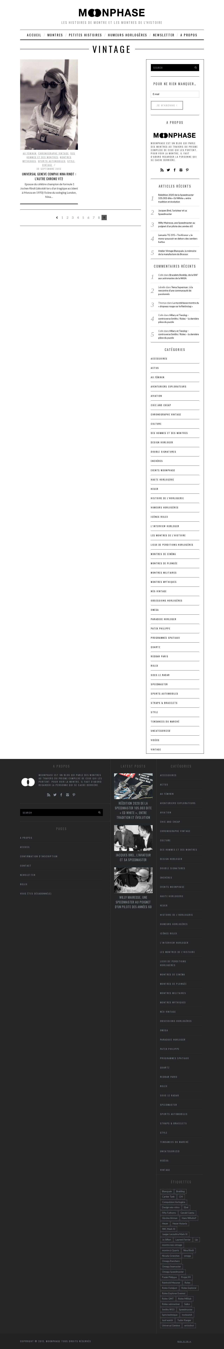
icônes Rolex (159, 516)
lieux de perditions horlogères (172, 544)
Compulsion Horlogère (173, 1202)
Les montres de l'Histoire (168, 535)
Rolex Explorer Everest (173, 1293)
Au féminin (30, 153)
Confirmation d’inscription (39, 856)
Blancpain (167, 1191)
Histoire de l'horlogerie (167, 498)
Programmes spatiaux (165, 637)
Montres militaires (164, 572)
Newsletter (164, 35)
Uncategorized (160, 730)
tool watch (167, 1320)
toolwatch (187, 1314)
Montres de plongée (164, 563)
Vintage (47, 164)
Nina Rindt (188, 1250)
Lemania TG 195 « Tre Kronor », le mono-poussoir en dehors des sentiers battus (177, 238)
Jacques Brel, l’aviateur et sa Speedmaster (133, 857)
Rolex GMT (168, 1298)
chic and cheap (161, 405)
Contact (25, 865)
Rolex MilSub (184, 1298)
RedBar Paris (159, 656)
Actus (155, 367)
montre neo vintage (172, 1244)
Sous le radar (160, 674)
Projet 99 (186, 1277)
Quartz (155, 647)
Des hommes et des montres (169, 433)
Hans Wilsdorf (189, 1218)
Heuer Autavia (180, 1223)
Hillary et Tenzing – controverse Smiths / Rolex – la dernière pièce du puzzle (178, 318)
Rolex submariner (171, 1304)
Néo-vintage (159, 591)
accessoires (159, 358)
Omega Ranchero (171, 1261)
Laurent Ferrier (183, 1239)
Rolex (154, 665)
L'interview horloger (165, 526)
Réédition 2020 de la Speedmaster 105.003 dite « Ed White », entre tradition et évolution (176, 198)
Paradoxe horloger (163, 619)
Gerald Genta (187, 1212)
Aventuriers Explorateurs (169, 386)
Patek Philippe (160, 628)
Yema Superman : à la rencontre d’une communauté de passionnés (175, 290)
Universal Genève (171, 1325)
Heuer (165, 1223)
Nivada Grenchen (171, 1255)
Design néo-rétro (171, 1207)
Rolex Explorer (189, 1288)
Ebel (186, 1207)
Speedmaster (159, 684)
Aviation (156, 395)
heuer (154, 488)
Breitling (180, 1191)
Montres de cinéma (163, 553)
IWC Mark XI (168, 1229)
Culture (156, 423)
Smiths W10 (168, 1309)
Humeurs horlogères (127, 35)
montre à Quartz (170, 1250)
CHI (181, 1196)
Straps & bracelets (164, 702)
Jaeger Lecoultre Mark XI (174, 1234)
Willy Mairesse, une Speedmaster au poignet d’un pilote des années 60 (133, 902)
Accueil (34, 35)
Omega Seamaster (171, 1266)
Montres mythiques (164, 581)
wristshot (189, 1325)
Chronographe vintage (53, 153)
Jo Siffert (166, 1239)
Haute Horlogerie (162, 479)
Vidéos (155, 740)
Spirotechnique (169, 1314)
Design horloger (162, 442)
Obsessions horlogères (167, 600)
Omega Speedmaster (173, 1271)
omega (187, 1255)
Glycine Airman (169, 1218)
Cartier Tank (168, 1196)
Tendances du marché (165, 721)
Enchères (157, 460)
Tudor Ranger (184, 1320)
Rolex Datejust (169, 1288)
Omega (155, 609)
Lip (196, 1239)
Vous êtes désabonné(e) (36, 893)
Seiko (187, 1304)
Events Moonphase (163, 470)
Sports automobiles (51, 161)
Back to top (184, 1341)
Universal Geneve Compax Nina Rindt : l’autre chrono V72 (49, 176)
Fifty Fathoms (169, 1212)
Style (71, 161)
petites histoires (85, 35)
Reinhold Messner (171, 1282)
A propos (189, 35)
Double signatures (163, 451)
